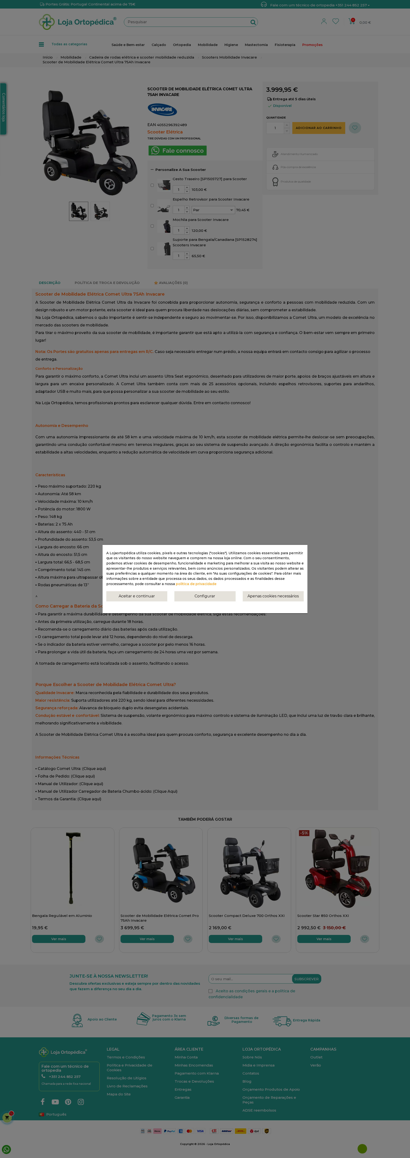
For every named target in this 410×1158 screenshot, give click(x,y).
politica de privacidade (196, 584)
